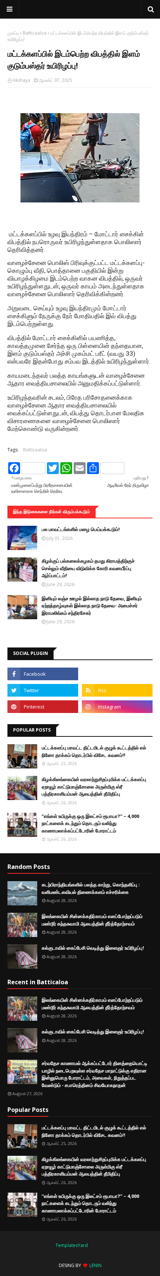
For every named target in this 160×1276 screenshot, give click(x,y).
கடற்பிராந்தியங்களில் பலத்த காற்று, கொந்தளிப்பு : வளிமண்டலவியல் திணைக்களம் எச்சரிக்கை (91, 888)
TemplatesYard (71, 1245)
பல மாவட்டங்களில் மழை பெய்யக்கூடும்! (81, 529)
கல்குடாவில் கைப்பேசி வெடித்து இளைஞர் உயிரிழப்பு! (93, 947)
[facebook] (42, 674)
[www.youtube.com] (117, 674)
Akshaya (21, 80)
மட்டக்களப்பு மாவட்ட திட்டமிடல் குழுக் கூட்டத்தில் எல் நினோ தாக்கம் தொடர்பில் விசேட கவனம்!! (94, 751)
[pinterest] (42, 706)
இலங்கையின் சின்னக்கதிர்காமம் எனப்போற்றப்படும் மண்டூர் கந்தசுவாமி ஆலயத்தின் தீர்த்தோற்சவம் (92, 920)
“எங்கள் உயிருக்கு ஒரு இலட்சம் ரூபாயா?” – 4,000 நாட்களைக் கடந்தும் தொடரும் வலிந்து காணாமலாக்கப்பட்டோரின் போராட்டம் (90, 823)
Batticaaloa (35, 33)
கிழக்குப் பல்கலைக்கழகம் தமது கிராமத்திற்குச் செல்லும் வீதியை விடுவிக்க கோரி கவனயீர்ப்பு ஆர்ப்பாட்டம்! (88, 568)
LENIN (95, 1265)
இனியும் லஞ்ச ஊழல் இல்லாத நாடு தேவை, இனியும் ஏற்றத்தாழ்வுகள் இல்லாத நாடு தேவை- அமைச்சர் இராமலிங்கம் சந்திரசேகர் (92, 605)
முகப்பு (13, 33)
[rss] (117, 690)
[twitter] (42, 690)
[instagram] (117, 706)
